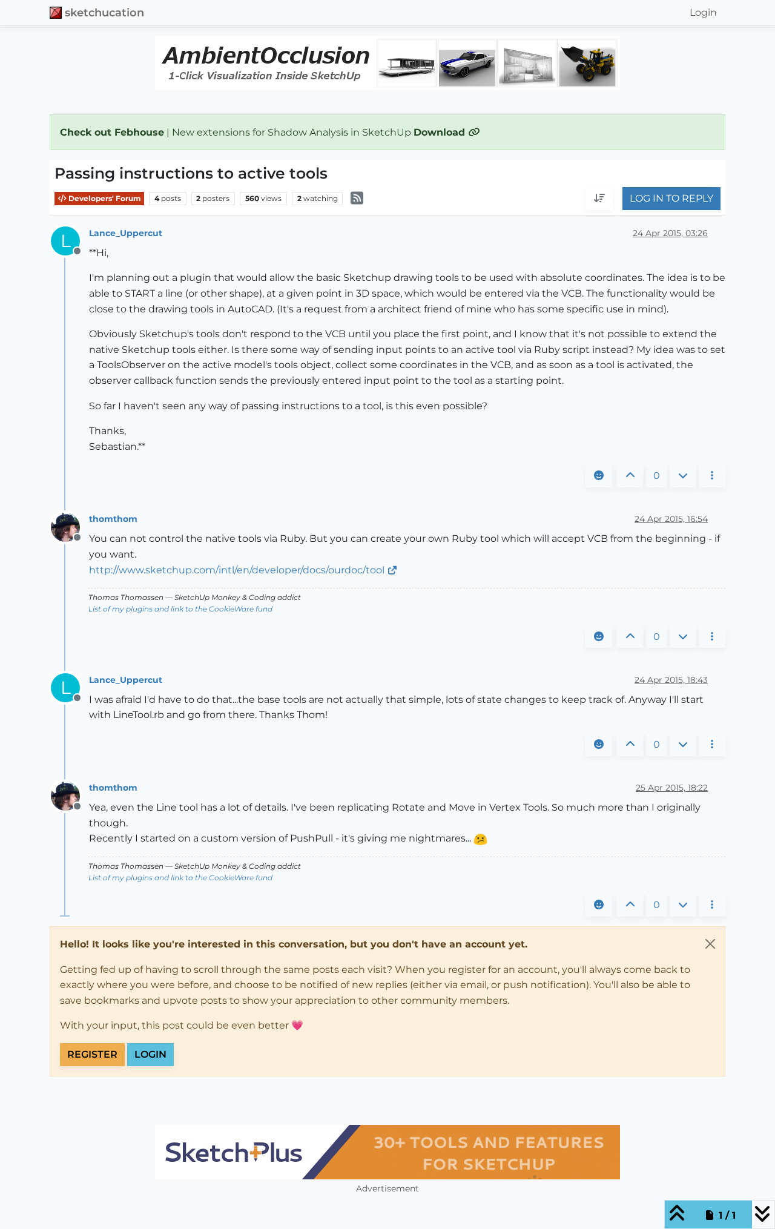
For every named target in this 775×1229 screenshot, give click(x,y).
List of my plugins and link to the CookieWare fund (180, 608)
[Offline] (70, 526)
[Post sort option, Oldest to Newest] (599, 199)
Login (150, 1054)
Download (441, 132)
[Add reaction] (598, 475)
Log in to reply (671, 199)
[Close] (710, 944)
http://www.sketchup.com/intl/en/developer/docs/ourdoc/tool (236, 570)
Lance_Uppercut (125, 233)
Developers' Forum (104, 198)
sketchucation (104, 12)
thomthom (113, 518)
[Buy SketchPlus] (387, 1152)
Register (92, 1054)
